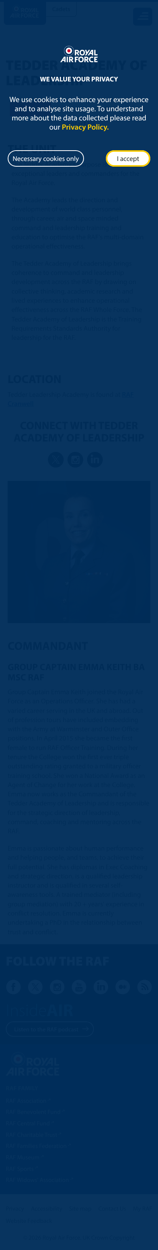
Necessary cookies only (46, 158)
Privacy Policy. (85, 127)
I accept (128, 158)
